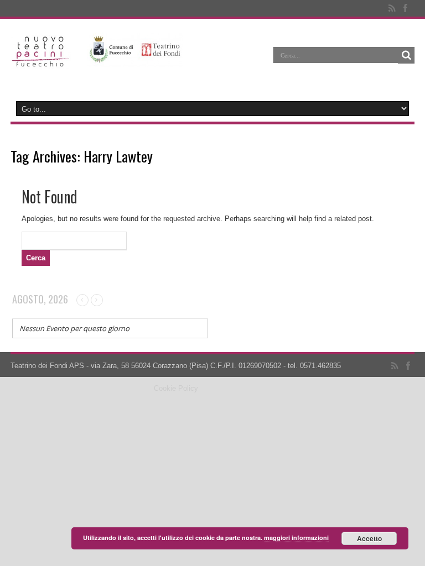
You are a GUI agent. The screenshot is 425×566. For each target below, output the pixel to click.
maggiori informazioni (296, 537)
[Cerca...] (406, 55)
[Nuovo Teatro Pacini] (41, 63)
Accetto (369, 538)
